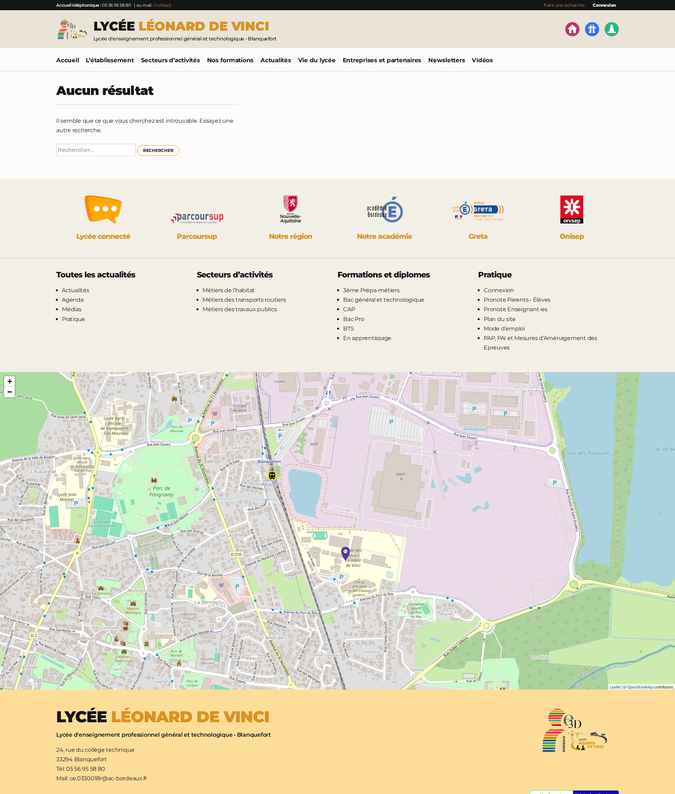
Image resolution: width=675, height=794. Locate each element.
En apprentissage (367, 338)
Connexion (604, 5)
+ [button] (9, 381)
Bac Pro (353, 319)
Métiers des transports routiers (244, 299)
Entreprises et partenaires (382, 60)
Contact (162, 5)
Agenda (73, 299)
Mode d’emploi (504, 328)
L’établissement (110, 60)
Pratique (73, 319)
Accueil (67, 60)
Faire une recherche (564, 5)
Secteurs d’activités (170, 60)
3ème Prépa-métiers (371, 290)
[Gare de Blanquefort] (272, 476)
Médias (72, 309)
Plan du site (500, 319)
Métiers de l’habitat (228, 290)
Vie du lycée (317, 60)
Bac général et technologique (383, 299)
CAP (349, 309)
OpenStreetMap (640, 687)
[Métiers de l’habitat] (572, 30)
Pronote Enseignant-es (515, 309)
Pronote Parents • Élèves (517, 299)
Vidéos (482, 60)
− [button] (9, 392)
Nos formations (230, 60)
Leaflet (615, 687)
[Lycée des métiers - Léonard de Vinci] (346, 554)
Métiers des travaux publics (239, 309)
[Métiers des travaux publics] (612, 30)
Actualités (276, 60)
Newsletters (446, 60)
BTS (348, 328)
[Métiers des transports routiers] (592, 30)
